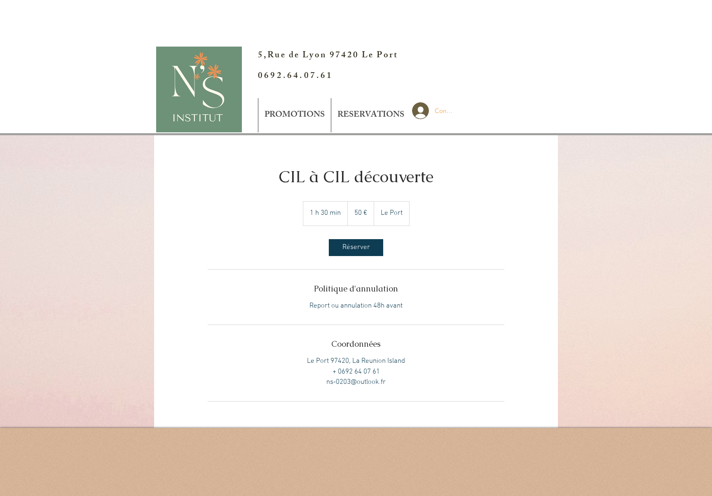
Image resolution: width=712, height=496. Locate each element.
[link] (356, 247)
